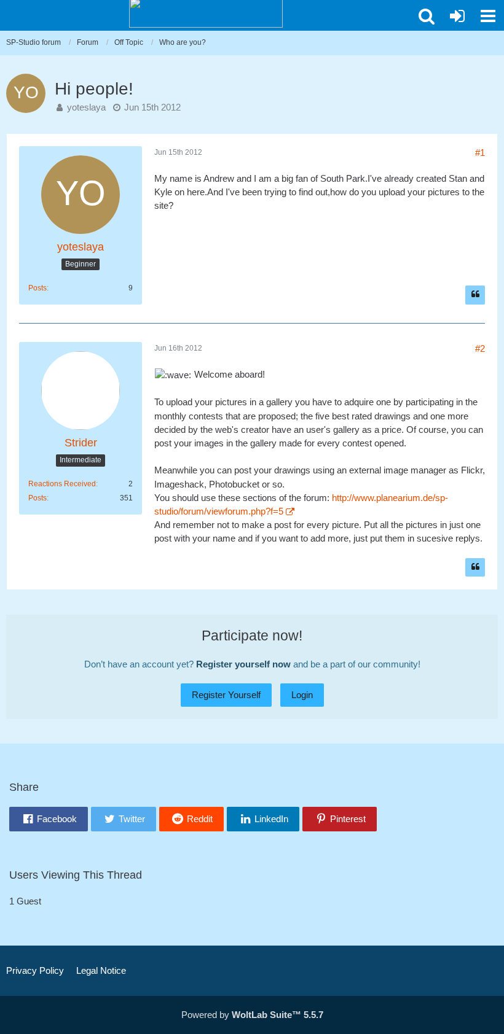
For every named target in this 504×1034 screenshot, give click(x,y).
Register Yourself (226, 695)
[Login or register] (457, 16)
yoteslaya (86, 107)
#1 (480, 152)
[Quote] (475, 295)
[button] (426, 16)
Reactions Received (62, 484)
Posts (37, 288)
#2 (480, 348)
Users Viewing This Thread (75, 875)
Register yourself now (243, 664)
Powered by (252, 1014)
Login (302, 695)
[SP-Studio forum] (206, 12)
